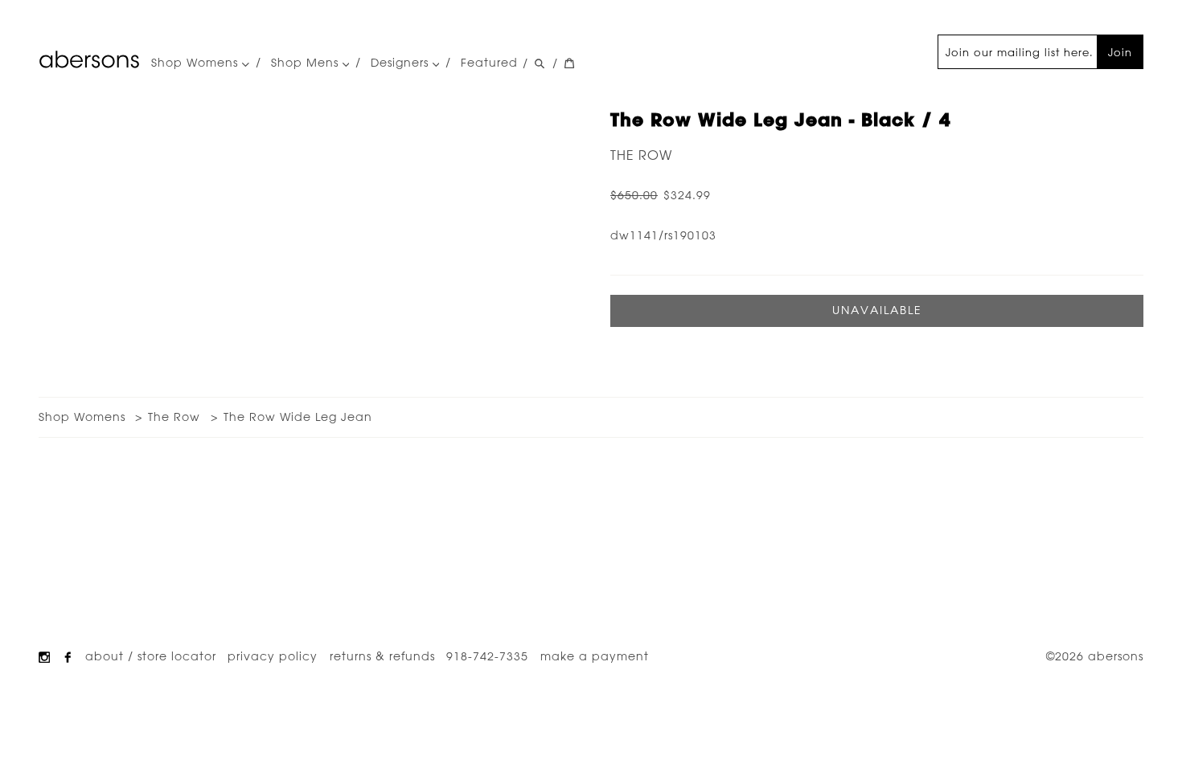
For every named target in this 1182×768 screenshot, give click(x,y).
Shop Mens (307, 63)
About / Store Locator (150, 656)
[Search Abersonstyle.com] (539, 63)
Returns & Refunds (382, 656)
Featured (489, 62)
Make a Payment (594, 656)
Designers (402, 63)
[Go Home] (89, 59)
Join (1120, 52)
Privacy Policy (273, 656)
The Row (641, 155)
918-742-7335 (487, 656)
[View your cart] (569, 63)
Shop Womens (196, 63)
